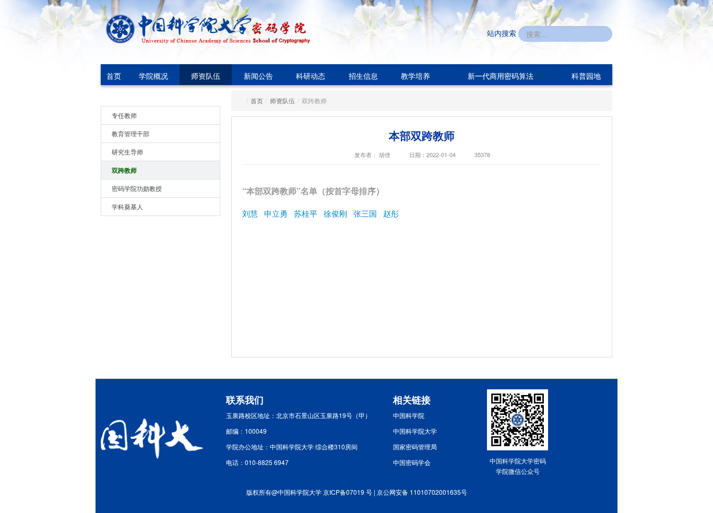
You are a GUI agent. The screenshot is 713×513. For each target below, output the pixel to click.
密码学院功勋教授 (137, 188)
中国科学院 (408, 415)
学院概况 (153, 75)
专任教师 (124, 115)
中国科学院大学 (415, 430)
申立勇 (276, 213)
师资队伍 (205, 75)
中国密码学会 (412, 462)
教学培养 (415, 75)
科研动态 (310, 75)
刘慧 (250, 213)
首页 (113, 75)
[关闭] (622, 340)
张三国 (365, 213)
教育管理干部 (130, 133)
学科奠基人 (127, 206)
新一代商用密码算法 (500, 75)
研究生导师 (127, 151)
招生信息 (363, 75)
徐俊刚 (335, 213)
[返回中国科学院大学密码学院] (281, 30)
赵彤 (391, 213)
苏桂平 (305, 213)
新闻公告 (258, 75)
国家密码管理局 (415, 446)
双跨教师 (124, 170)
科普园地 (586, 75)
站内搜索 (501, 33)
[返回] (179, 29)
